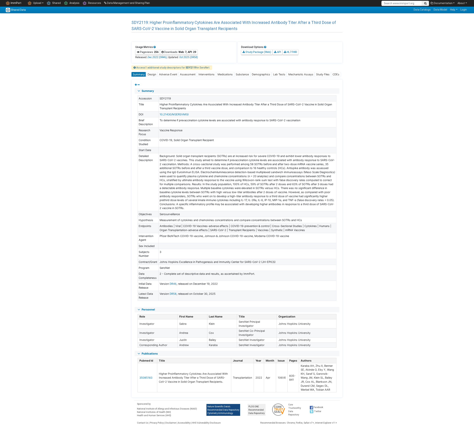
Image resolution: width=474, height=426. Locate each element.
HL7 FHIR (291, 52)
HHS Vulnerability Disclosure (206, 423)
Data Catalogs (422, 9)
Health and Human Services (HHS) (154, 415)
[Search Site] (425, 3)
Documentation (443, 3)
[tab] (138, 74)
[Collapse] (139, 85)
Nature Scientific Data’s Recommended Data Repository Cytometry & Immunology (223, 410)
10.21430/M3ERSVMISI (174, 114)
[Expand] (136, 85)
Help (452, 9)
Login (463, 9)
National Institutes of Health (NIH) (154, 412)
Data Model (440, 9)
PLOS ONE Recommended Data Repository (256, 410)
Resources (94, 2)
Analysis (74, 2)
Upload (37, 2)
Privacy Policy (157, 423)
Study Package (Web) (258, 52)
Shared (56, 2)
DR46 (173, 283)
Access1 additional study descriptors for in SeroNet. (173, 67)
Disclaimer (170, 423)
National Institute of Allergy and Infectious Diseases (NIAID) (167, 408)
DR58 (173, 293)
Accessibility (184, 423)
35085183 (145, 377)
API (278, 52)
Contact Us (142, 423)
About (461, 3)
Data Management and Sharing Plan (128, 2)
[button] (237, 91)
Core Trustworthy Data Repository (294, 409)
